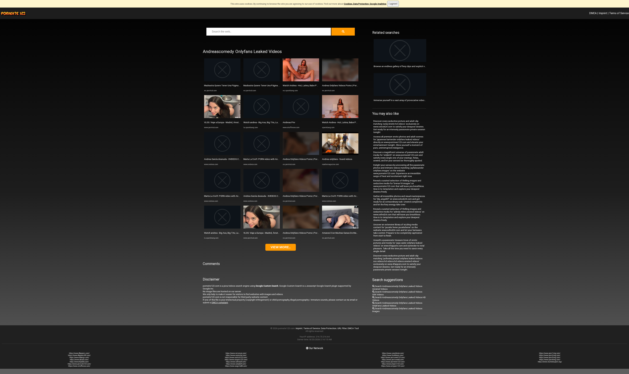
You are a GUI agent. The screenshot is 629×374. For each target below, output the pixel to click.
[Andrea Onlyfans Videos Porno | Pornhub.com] (301, 154)
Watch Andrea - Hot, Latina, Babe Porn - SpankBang (307, 85)
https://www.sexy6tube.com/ (393, 353)
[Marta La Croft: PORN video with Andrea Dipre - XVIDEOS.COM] (222, 191)
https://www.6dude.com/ (79, 360)
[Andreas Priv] (301, 117)
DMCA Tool (353, 328)
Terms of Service (619, 13)
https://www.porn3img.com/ (549, 357)
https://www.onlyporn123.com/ (393, 366)
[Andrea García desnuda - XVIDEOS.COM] (222, 154)
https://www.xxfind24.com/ (236, 362)
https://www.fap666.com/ (79, 362)
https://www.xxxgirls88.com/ (236, 366)
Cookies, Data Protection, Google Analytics (365, 3)
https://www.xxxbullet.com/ (236, 355)
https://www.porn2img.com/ (549, 355)
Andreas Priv (289, 122)
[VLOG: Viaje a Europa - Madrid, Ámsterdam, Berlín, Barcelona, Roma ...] (222, 117)
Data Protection (328, 328)
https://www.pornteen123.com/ (393, 362)
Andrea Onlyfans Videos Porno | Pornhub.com (305, 159)
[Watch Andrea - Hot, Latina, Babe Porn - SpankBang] (301, 80)
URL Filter (342, 328)
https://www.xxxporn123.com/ (236, 360)
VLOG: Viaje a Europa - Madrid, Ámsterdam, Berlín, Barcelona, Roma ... (237, 122)
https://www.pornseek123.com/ (393, 357)
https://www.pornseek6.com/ (393, 360)
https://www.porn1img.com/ (549, 353)
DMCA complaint (220, 302)
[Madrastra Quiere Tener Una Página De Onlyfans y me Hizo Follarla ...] (222, 80)
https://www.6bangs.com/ (79, 357)
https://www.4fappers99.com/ (79, 355)
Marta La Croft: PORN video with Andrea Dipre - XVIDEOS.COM (234, 196)
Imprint (603, 13)
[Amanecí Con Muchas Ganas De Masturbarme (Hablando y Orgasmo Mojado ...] (340, 227)
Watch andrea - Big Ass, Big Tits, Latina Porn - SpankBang (232, 233)
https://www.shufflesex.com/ (79, 366)
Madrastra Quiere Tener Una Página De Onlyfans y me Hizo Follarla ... (237, 85)
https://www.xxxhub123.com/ (236, 357)
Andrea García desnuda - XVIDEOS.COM (223, 159)
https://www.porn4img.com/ (549, 360)
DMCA (593, 13)
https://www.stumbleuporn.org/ (550, 362)
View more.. (281, 247)
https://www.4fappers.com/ (79, 353)
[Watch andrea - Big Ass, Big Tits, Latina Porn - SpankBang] (222, 227)
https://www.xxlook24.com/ (236, 364)
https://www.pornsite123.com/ (79, 364)
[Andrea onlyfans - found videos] (340, 154)
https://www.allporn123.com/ (393, 364)
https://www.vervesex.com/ (236, 353)
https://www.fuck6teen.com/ (393, 355)
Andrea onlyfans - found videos (337, 159)
